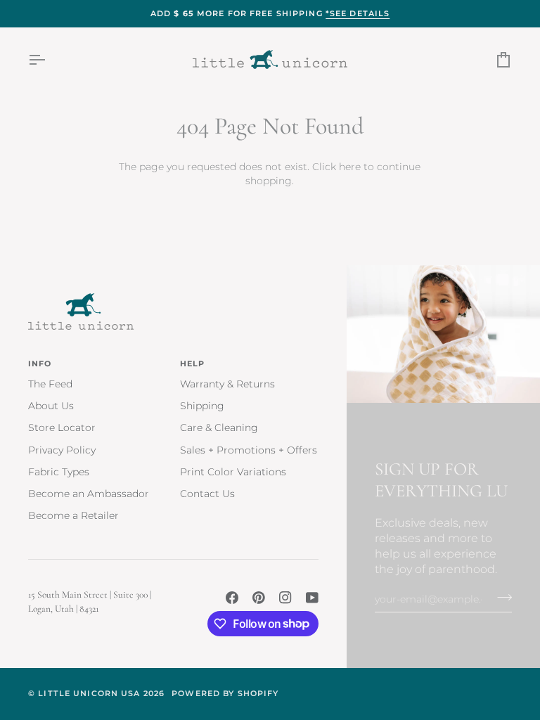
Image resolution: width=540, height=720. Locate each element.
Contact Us (207, 493)
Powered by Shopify (225, 693)
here (350, 166)
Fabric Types (58, 471)
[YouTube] (312, 597)
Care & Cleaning (219, 427)
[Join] (500, 597)
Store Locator (62, 427)
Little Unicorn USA (89, 693)
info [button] (40, 363)
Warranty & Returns (227, 384)
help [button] (192, 363)
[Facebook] (232, 597)
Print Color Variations (233, 471)
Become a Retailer (73, 515)
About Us (51, 405)
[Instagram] (285, 597)
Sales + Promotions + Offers (248, 450)
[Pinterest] (258, 597)
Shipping (202, 405)
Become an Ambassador (88, 493)
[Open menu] (49, 59)
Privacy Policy (62, 450)
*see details (358, 13)
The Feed (50, 384)
